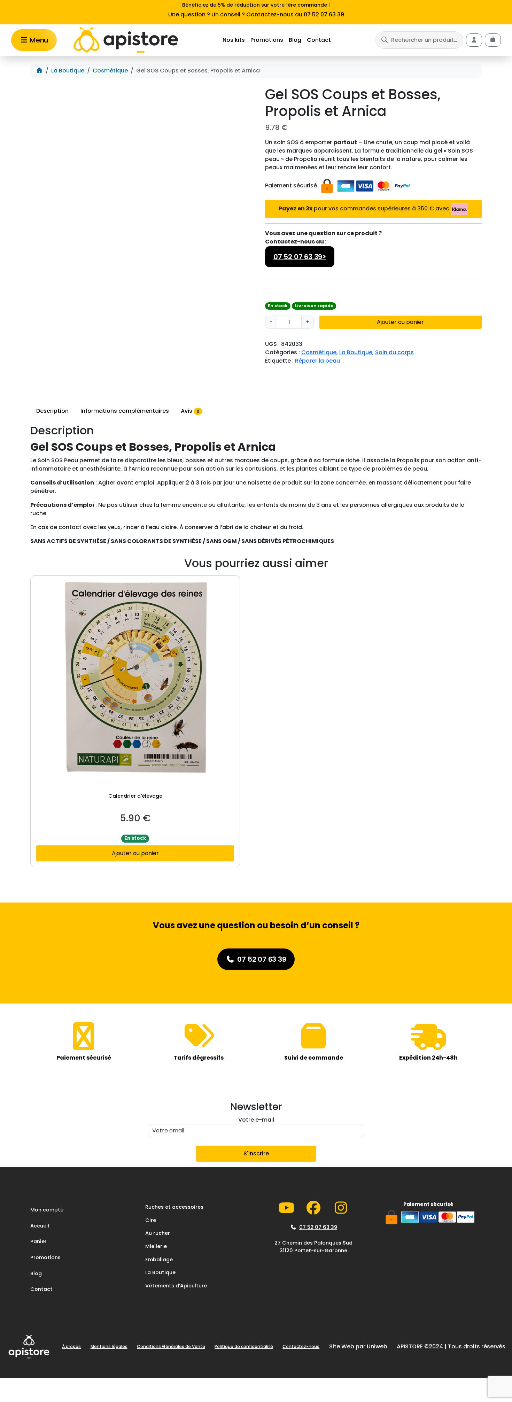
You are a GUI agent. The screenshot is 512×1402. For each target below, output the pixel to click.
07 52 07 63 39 (318, 1227)
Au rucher (157, 1233)
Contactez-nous (300, 1346)
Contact (319, 40)
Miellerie (156, 1246)
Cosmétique (110, 71)
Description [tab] (52, 411)
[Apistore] (125, 40)
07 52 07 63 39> (299, 257)
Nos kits (234, 40)
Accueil (39, 1225)
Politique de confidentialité (244, 1346)
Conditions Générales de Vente (171, 1346)
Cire (150, 1220)
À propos (71, 1346)
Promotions (266, 40)
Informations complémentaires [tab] (124, 411)
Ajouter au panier (400, 322)
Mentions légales (109, 1346)
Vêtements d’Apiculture (176, 1285)
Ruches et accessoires (174, 1206)
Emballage (159, 1259)
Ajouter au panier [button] (135, 853)
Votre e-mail (256, 1120)
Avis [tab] (190, 411)
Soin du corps (394, 352)
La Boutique (67, 71)
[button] (419, 39)
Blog (295, 40)
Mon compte (46, 1209)
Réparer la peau (317, 361)
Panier (38, 1241)
